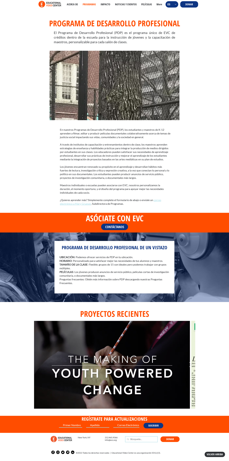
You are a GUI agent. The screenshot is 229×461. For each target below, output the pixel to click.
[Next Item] (190, 364)
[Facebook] (53, 452)
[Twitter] (63, 452)
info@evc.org (111, 440)
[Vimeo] (67, 452)
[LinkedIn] (72, 452)
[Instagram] (58, 452)
